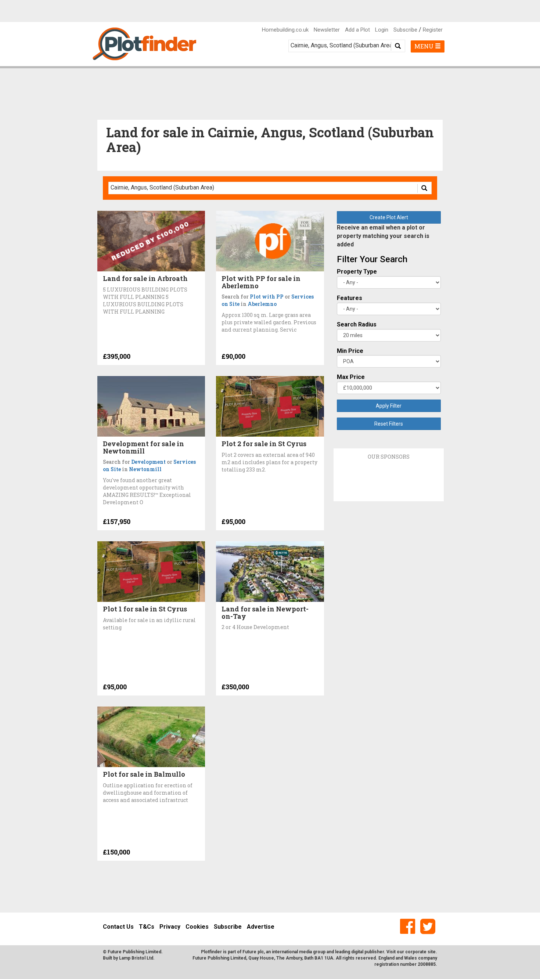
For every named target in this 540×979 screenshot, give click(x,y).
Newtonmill (145, 469)
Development (148, 461)
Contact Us (118, 926)
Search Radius (357, 324)
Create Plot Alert (389, 217)
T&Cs (146, 926)
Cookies (197, 926)
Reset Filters (388, 424)
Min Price (350, 350)
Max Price (351, 376)
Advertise (260, 926)
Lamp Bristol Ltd (136, 958)
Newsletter (327, 29)
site (432, 951)
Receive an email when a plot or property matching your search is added (383, 236)
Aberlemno (262, 303)
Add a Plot (357, 29)
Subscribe (405, 29)
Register (433, 29)
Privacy (169, 926)
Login (381, 29)
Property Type (357, 271)
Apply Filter (389, 406)
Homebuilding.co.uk (285, 29)
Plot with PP (267, 296)
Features (349, 298)
